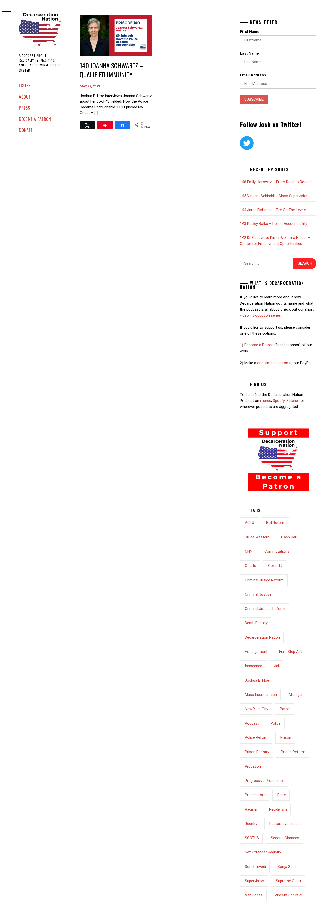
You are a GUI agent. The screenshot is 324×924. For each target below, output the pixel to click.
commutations (276, 551)
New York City (256, 709)
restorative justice (285, 823)
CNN (248, 551)
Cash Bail (289, 537)
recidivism (278, 809)
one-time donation (272, 363)
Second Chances (285, 838)
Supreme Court (288, 881)
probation (253, 766)
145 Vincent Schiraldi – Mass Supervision (274, 196)
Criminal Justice (258, 594)
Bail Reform (276, 522)
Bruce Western (257, 537)
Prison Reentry (257, 752)
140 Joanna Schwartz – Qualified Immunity (111, 70)
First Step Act (290, 651)
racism (251, 809)
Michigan (296, 694)
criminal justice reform (265, 608)
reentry (251, 823)
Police (276, 723)
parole (285, 709)
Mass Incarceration (261, 694)
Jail (277, 666)
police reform (257, 737)
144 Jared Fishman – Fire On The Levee (273, 209)
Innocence (253, 666)
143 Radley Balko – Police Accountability (273, 223)
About (25, 97)
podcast (252, 723)
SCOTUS (252, 838)
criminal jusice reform (264, 580)
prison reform (293, 752)
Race (281, 795)
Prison (285, 737)
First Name (249, 31)
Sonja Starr (287, 866)
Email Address (253, 75)
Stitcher (292, 400)
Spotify (279, 400)
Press (24, 108)
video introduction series (260, 315)
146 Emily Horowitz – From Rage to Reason (276, 182)
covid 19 (275, 565)
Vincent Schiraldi (288, 895)
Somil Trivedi (255, 866)
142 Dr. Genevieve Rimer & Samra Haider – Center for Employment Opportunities (275, 240)
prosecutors (255, 795)
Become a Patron (35, 119)
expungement (256, 651)
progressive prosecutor (264, 780)
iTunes (265, 400)
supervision (254, 881)
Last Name (249, 53)
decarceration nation (262, 637)
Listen (25, 86)
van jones (254, 895)
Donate (26, 130)
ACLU (249, 522)
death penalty (256, 623)
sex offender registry (263, 852)
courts (250, 565)
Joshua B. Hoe (257, 680)
